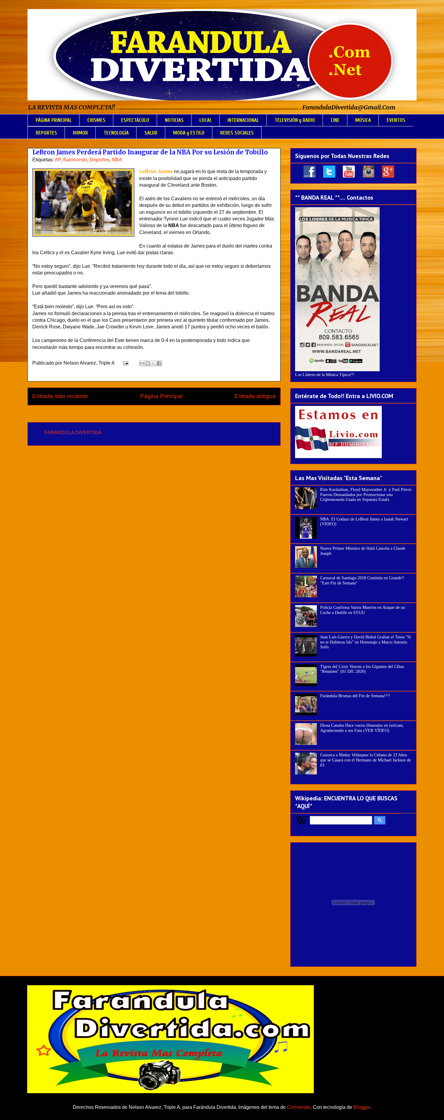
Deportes (99, 159)
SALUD (150, 133)
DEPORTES (46, 133)
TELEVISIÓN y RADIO (295, 120)
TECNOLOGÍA (116, 133)
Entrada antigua (255, 396)
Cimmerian (298, 1107)
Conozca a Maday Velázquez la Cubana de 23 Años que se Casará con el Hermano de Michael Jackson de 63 (365, 760)
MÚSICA (363, 120)
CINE (335, 120)
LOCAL (205, 120)
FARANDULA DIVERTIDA (72, 432)
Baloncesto (75, 159)
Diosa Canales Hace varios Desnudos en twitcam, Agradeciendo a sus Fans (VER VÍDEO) (362, 728)
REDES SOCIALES (237, 133)
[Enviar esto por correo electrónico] (142, 363)
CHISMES (96, 120)
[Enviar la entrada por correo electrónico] (125, 362)
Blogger (361, 1107)
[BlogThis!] (148, 363)
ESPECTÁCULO (135, 120)
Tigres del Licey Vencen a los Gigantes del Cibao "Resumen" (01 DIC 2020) (362, 669)
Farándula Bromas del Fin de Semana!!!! (355, 696)
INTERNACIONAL (243, 120)
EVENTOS (396, 120)
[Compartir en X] (153, 363)
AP (58, 159)
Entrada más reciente (60, 396)
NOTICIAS (174, 120)
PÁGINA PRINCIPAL (54, 120)
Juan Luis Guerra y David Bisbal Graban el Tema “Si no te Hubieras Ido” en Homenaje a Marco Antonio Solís (365, 642)
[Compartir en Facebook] (159, 363)
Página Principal (161, 396)
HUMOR (80, 133)
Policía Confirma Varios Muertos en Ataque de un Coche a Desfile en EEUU (362, 610)
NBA (117, 159)
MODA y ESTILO (188, 133)
